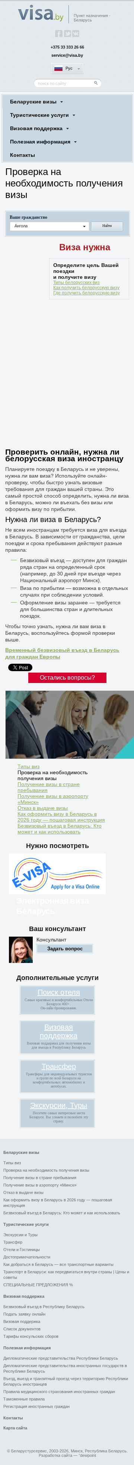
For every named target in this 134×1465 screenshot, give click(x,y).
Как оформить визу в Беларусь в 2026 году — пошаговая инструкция (61, 817)
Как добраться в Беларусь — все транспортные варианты (58, 1264)
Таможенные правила (24, 1399)
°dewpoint (87, 1455)
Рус (69, 68)
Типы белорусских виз (76, 282)
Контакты (22, 155)
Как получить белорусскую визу (86, 287)
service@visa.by (67, 55)
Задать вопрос (65, 948)
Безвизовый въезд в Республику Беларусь (43, 1306)
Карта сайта (15, 1428)
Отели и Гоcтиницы (21, 1249)
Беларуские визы (33, 102)
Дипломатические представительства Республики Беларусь (60, 1358)
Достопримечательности (26, 1257)
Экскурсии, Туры (58, 1105)
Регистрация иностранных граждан (36, 1406)
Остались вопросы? (67, 677)
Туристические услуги (39, 115)
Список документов (22, 1329)
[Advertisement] (67, 375)
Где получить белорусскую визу (86, 293)
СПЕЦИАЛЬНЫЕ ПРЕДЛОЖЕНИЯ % (38, 1285)
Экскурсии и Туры (20, 1235)
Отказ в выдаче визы (42, 808)
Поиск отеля (59, 992)
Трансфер (59, 1066)
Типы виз (28, 766)
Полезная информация (40, 142)
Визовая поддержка (36, 128)
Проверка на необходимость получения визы (52, 775)
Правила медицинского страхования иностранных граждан (59, 1391)
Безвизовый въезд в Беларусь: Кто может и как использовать (59, 829)
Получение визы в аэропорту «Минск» (52, 799)
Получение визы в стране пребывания (48, 787)
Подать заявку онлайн (24, 1314)
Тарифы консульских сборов (30, 1336)
